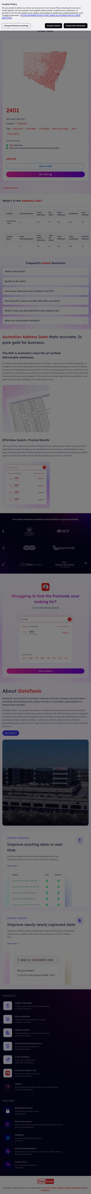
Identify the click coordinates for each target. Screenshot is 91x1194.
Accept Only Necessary (75, 26)
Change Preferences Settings (16, 26)
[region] (45, 15)
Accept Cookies (53, 26)
